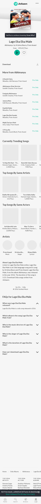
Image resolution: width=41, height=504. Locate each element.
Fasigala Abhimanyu (10, 93)
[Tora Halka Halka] (29, 184)
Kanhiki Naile (7, 108)
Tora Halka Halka (29, 195)
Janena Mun (7, 101)
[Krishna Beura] (20, 245)
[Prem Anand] (7, 245)
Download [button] (7, 64)
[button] (24, 52)
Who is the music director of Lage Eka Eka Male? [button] (18, 326)
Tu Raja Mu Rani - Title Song (10, 163)
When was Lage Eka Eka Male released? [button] (14, 304)
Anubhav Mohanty (24, 483)
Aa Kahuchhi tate (10, 226)
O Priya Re (6, 130)
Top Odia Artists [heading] (6, 479)
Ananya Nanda (7, 488)
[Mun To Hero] (29, 216)
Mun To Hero (29, 226)
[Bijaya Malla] (32, 245)
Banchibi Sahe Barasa (29, 163)
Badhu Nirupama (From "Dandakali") (10, 195)
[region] (20, 471)
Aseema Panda (7, 486)
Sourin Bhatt (13, 132)
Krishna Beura (21, 45)
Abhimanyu (9, 45)
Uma (4, 125)
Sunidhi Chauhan (8, 88)
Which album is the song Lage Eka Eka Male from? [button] (17, 317)
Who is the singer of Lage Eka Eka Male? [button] (16, 335)
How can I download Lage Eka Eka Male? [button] (16, 353)
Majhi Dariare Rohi (9, 123)
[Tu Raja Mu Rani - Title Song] (10, 153)
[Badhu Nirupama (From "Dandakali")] (10, 184)
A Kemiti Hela (7, 79)
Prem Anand (31, 45)
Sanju (8, 125)
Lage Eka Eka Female (10, 115)
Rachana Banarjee (24, 488)
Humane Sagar (7, 483)
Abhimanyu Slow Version (11, 86)
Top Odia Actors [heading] (21, 479)
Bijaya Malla (32, 252)
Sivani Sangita (22, 486)
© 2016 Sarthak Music (20, 289)
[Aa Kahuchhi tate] (10, 216)
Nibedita (5, 81)
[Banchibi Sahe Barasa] (29, 153)
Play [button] (17, 52)
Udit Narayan (13, 81)
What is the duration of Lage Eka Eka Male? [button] (17, 344)
